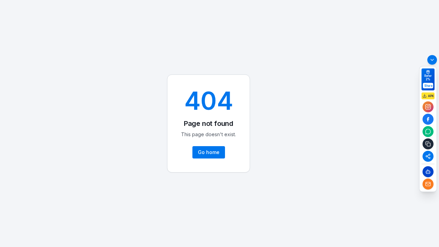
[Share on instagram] (428, 107)
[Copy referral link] (428, 144)
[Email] (428, 184)
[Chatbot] (428, 171)
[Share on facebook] (428, 119)
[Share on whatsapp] (428, 131)
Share (428, 85)
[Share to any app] (428, 156)
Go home (209, 152)
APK (431, 96)
